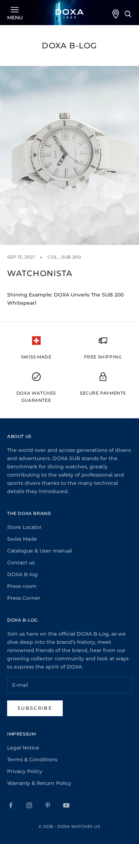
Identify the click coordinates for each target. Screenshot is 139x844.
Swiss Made (22, 539)
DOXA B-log (22, 574)
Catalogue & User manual (39, 551)
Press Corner (23, 598)
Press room (21, 586)
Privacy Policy (24, 771)
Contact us (21, 562)
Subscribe (34, 708)
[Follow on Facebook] (10, 805)
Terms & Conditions (32, 759)
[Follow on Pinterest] (47, 805)
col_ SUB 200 (64, 257)
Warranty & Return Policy (39, 783)
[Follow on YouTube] (66, 805)
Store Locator (24, 527)
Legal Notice (23, 747)
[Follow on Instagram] (29, 805)
